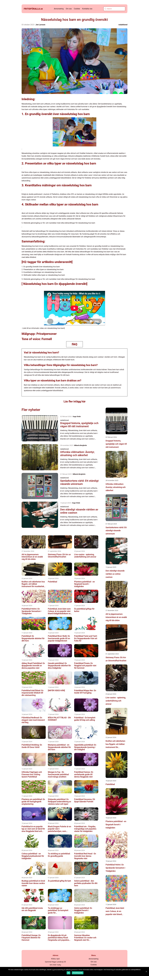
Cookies (77, 9)
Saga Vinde (77, 416)
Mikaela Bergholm (80, 445)
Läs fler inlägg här (75, 401)
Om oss (69, 9)
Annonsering (59, 9)
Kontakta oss (87, 9)
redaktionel (122, 25)
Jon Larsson (40, 25)
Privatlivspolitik (77, 973)
